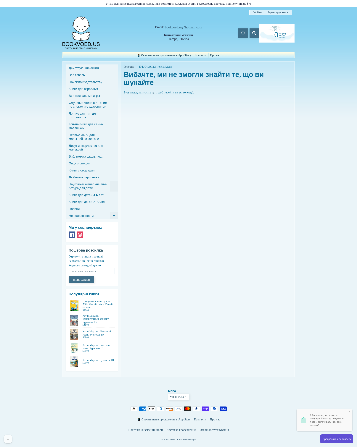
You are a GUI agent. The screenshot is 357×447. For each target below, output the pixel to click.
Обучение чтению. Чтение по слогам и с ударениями (88, 104)
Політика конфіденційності (145, 429)
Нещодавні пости (93, 216)
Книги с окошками (82, 170)
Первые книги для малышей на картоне (84, 136)
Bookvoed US (172, 439)
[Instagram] (80, 234)
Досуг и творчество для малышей (86, 147)
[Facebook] (72, 234)
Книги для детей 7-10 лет (87, 202)
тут (154, 92)
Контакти (200, 55)
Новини (74, 209)
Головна (129, 66)
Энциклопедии (79, 163)
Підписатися (81, 279)
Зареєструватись (278, 12)
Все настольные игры (84, 96)
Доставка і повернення (181, 429)
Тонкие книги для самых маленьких (86, 126)
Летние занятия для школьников (83, 115)
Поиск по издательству (85, 82)
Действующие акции (84, 68)
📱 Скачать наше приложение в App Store (164, 55)
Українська (177, 396)
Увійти (257, 12)
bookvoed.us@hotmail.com (183, 27)
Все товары (77, 75)
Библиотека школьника (85, 156)
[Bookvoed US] (81, 33)
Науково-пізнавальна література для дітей (93, 186)
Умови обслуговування (214, 429)
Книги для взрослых (83, 89)
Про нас (215, 55)
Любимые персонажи (84, 177)
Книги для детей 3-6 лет (86, 195)
